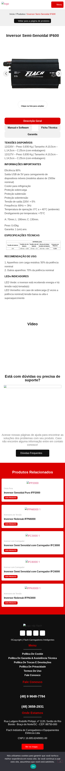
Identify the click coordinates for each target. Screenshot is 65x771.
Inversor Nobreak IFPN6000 (20, 519)
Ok (33, 766)
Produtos (20, 14)
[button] (57, 5)
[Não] (60, 761)
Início (12, 14)
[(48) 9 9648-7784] (32, 691)
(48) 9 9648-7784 (32, 696)
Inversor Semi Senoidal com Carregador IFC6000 (32, 571)
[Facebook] (22, 633)
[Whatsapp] (42, 633)
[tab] (32, 121)
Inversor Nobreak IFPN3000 (20, 598)
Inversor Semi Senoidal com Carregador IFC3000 (32, 545)
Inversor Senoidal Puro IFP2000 (22, 492)
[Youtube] (35, 633)
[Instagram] (29, 633)
